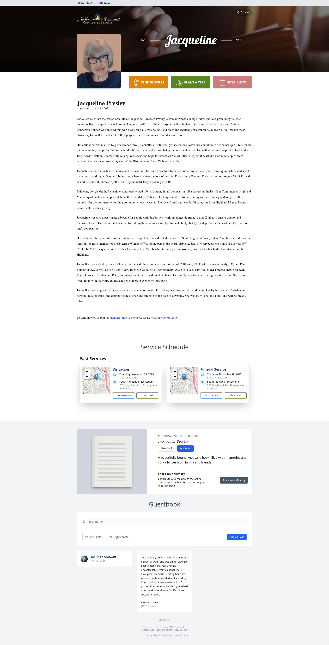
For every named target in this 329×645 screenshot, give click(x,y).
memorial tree (118, 317)
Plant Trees (147, 395)
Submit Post (237, 537)
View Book (166, 448)
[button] (96, 377)
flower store (169, 317)
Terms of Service (174, 629)
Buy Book (185, 448)
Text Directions (124, 395)
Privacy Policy (154, 629)
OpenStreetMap (168, 635)
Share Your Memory (234, 480)
